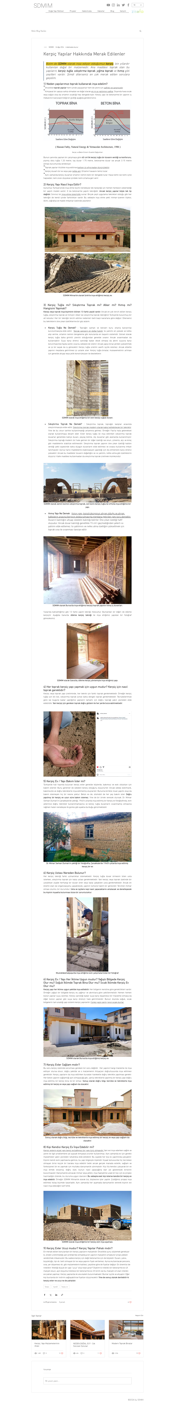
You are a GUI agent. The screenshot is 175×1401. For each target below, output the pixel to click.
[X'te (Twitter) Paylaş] (50, 1295)
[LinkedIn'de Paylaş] (56, 1295)
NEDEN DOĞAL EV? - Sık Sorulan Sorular (84, 1344)
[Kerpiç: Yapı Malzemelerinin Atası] (49, 1329)
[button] (140, 31)
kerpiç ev (65, 1286)
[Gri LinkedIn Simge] (118, 5)
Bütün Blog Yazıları (39, 31)
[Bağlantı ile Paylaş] (62, 1295)
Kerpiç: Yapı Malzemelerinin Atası (47, 1344)
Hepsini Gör (139, 1316)
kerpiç (47, 1286)
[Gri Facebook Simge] (128, 5)
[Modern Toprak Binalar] (126, 1329)
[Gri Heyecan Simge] (123, 5)
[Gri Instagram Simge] (113, 5)
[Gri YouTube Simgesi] (108, 5)
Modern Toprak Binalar (122, 1343)
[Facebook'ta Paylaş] (44, 1295)
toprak (55, 1286)
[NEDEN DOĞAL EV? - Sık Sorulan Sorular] (87, 1329)
